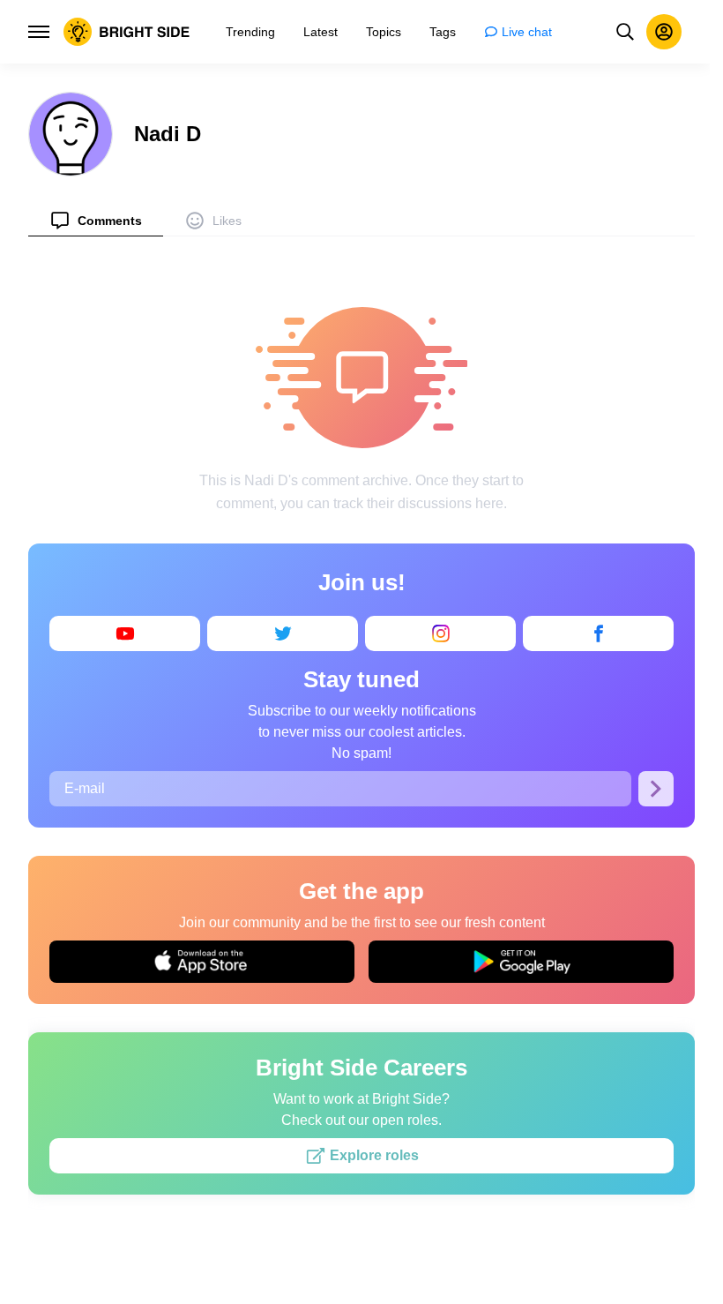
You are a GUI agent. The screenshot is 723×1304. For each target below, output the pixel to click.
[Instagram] (440, 633)
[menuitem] (95, 220)
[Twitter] (282, 633)
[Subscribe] (656, 788)
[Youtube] (124, 633)
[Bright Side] (126, 31)
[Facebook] (598, 633)
